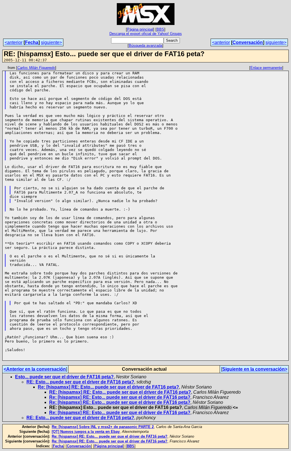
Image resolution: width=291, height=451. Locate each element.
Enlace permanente (266, 68)
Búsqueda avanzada (145, 45)
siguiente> (51, 42)
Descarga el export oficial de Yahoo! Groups (145, 34)
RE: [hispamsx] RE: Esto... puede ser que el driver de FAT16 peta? (120, 392)
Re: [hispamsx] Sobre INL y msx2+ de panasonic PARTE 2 (103, 427)
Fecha (31, 42)
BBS (160, 29)
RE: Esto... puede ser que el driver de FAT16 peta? (80, 381)
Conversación (247, 42)
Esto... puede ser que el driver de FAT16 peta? (64, 376)
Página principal (140, 29)
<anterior (13, 42)
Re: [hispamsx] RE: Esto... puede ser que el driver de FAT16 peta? (108, 387)
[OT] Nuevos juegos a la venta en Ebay (86, 431)
